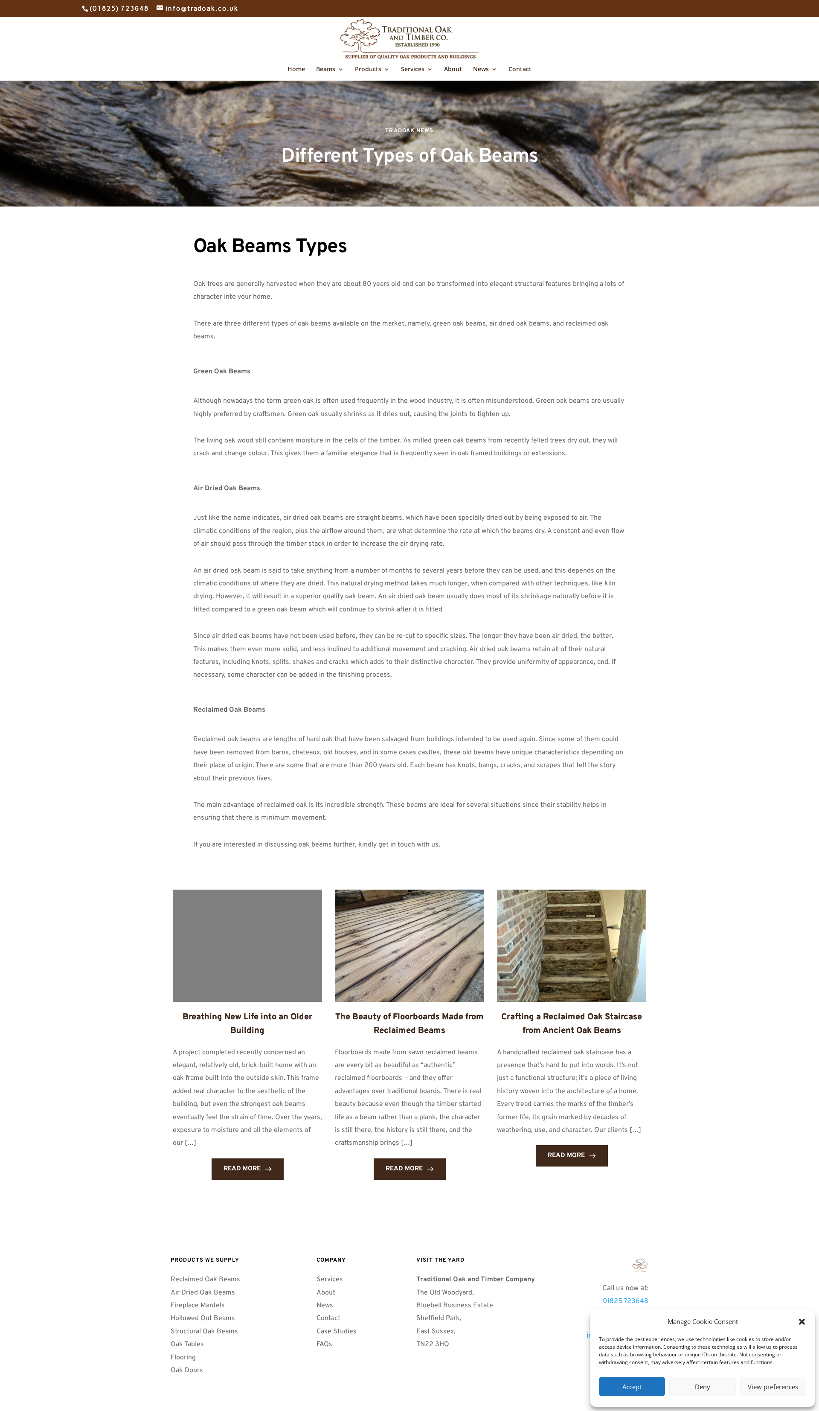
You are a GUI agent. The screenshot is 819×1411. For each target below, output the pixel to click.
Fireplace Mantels (198, 1305)
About (453, 69)
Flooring (183, 1357)
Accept (632, 1386)
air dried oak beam (416, 596)
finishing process (364, 675)
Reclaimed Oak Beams (205, 1279)
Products (368, 69)
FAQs (325, 1344)
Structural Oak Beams (205, 1331)
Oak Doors (188, 1370)
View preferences (773, 1386)
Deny (702, 1386)
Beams (325, 69)
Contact (519, 69)
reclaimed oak (285, 805)
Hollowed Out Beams (203, 1318)
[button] (802, 1322)
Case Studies (337, 1331)
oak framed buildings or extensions (511, 453)
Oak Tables (187, 1344)
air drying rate (421, 544)
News (481, 69)
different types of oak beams (287, 324)
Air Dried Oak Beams (204, 1293)
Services (412, 69)
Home (296, 69)
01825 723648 (625, 1301)
